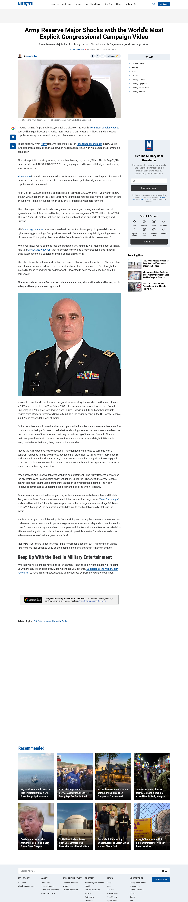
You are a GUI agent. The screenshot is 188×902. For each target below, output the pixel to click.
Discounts (89, 901)
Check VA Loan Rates (26, 886)
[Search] (154, 4)
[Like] (13, 146)
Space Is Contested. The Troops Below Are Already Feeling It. (154, 286)
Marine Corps (112, 893)
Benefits (108, 4)
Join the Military (93, 4)
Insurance (55, 4)
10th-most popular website (104, 127)
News (118, 4)
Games (132, 897)
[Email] (102, 56)
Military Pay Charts (48, 893)
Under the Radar (77, 49)
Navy (109, 886)
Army (44, 143)
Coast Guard (112, 897)
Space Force (112, 901)
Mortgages (66, 4)
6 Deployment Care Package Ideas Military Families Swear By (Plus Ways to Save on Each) (156, 275)
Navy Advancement (70, 890)
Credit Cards (45, 883)
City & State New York (39, 249)
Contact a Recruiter (70, 883)
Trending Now (135, 255)
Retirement (89, 897)
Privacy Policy (144, 199)
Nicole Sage (24, 176)
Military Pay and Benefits (94, 883)
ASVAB (65, 886)
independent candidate (89, 143)
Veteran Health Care (93, 890)
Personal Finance (47, 886)
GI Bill (87, 886)
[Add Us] (13, 128)
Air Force (110, 890)
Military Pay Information (50, 890)
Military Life (131, 4)
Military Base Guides (138, 883)
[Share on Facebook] (92, 56)
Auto (131, 901)
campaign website (33, 229)
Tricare (88, 893)
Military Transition (137, 890)
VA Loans (22, 883)
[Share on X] (97, 56)
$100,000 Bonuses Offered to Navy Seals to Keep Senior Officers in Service (156, 263)
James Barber (31, 56)
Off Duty (133, 893)
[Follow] (13, 137)
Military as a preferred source (92, 601)
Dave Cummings (109, 499)
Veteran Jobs (135, 886)
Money (79, 4)
